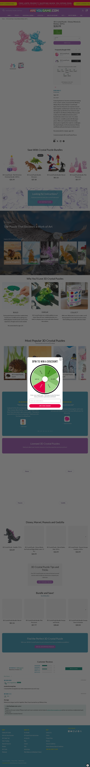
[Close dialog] (60, 359)
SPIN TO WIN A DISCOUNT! (45, 406)
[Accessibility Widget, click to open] (87, 765)
